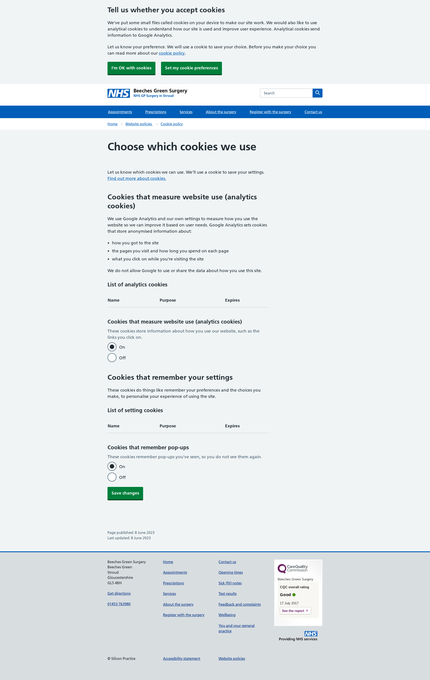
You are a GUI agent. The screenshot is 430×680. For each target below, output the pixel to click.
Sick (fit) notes (230, 583)
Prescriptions (155, 112)
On (122, 347)
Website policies (139, 124)
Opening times (231, 572)
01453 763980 (119, 604)
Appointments (120, 112)
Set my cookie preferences (191, 67)
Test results (227, 593)
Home (113, 124)
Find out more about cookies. (137, 178)
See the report (293, 611)
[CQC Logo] (293, 572)
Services (186, 112)
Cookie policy (172, 124)
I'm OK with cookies (131, 67)
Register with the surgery (270, 112)
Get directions (119, 593)
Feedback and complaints (240, 604)
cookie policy (172, 53)
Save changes (125, 493)
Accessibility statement (181, 658)
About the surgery (221, 112)
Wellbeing (227, 615)
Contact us (313, 112)
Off (122, 357)
